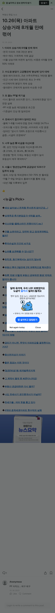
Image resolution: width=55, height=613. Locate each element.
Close (38, 327)
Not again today (17, 327)
